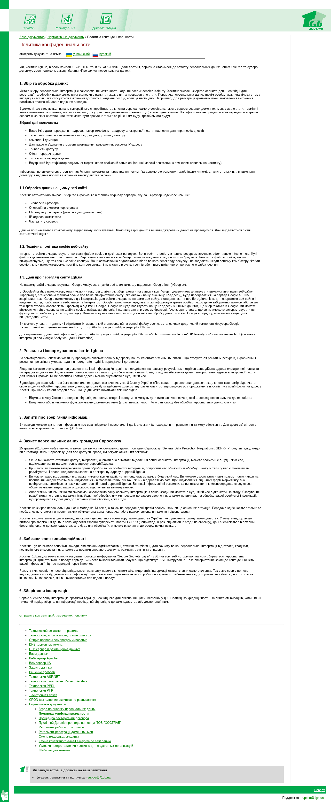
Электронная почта (43, 695)
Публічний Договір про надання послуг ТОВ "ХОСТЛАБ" (80, 723)
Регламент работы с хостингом (61, 727)
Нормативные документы (65, 37)
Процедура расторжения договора (64, 718)
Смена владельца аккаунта (59, 736)
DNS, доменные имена (45, 644)
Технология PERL (42, 686)
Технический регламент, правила (53, 630)
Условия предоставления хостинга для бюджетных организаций (86, 746)
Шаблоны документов (55, 750)
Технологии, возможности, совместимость (60, 635)
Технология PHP (41, 690)
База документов (32, 37)
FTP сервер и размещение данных (54, 649)
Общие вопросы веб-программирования (58, 640)
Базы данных (38, 653)
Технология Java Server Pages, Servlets (58, 681)
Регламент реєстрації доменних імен (66, 732)
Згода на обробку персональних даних (67, 709)
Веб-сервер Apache (43, 658)
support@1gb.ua (98, 777)
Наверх (319, 790)
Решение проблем (42, 672)
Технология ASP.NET (44, 677)
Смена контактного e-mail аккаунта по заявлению (75, 741)
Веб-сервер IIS (40, 663)
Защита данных (40, 667)
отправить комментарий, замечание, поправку (53, 615)
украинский (81, 54)
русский (105, 54)
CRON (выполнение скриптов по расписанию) (62, 700)
